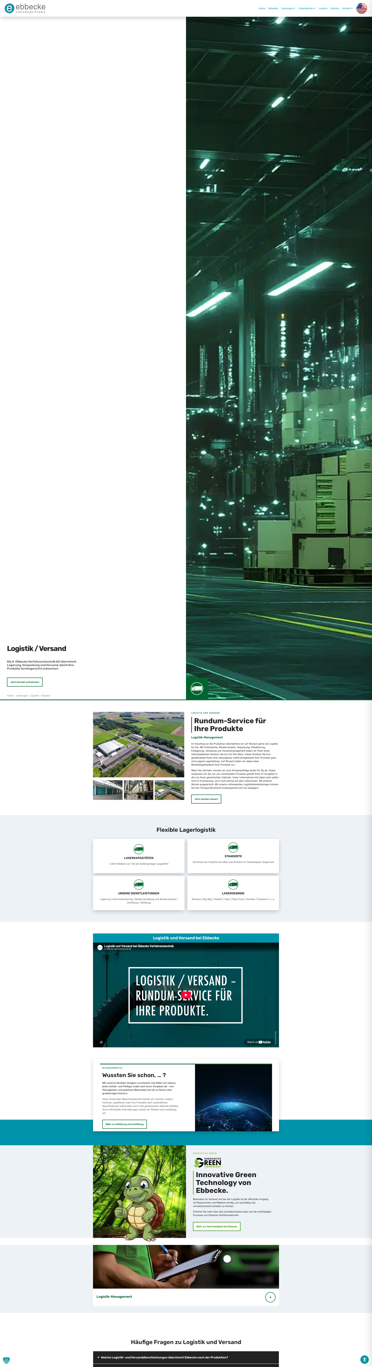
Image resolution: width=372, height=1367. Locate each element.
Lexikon (323, 8)
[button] (6, 1360)
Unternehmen (306, 8)
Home (262, 8)
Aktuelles (273, 8)
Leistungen (287, 8)
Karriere (334, 8)
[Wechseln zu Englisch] (362, 8)
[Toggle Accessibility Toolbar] (364, 1359)
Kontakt (346, 8)
